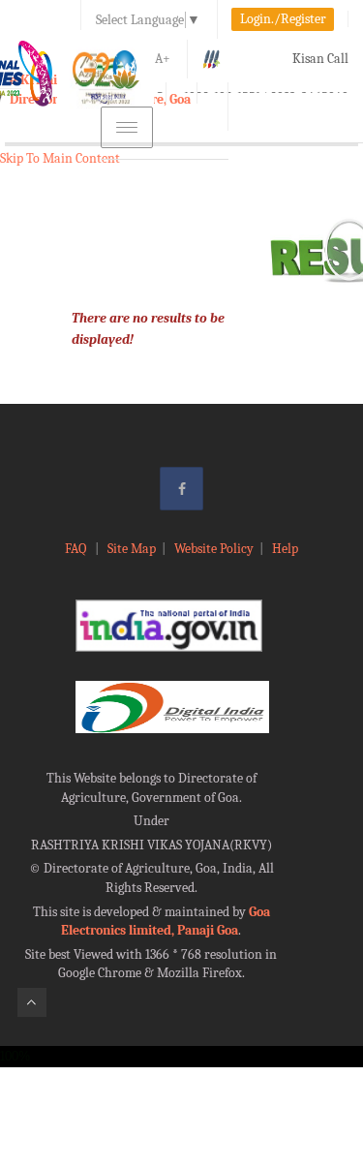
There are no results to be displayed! (148, 329)
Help (285, 548)
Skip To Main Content (60, 158)
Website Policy (214, 548)
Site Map (131, 548)
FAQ (77, 548)
